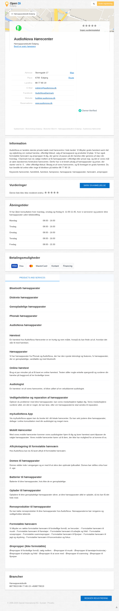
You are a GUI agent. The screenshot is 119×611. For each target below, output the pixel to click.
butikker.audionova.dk (45, 98)
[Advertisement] (43, 115)
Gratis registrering (105, 4)
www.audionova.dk (43, 103)
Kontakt (43, 603)
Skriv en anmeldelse (95, 185)
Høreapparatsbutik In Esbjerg (69, 129)
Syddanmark (19, 129)
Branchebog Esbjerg (34, 129)
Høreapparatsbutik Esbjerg (24, 14)
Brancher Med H (50, 129)
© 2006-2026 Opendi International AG (23, 603)
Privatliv (50, 603)
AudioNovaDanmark (44, 93)
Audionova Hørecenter (92, 129)
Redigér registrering (96, 598)
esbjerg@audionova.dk (45, 88)
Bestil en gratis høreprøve (25, 46)
